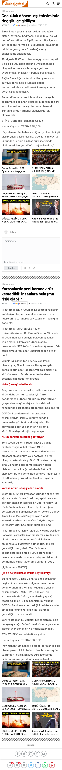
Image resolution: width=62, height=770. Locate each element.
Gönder (11, 267)
